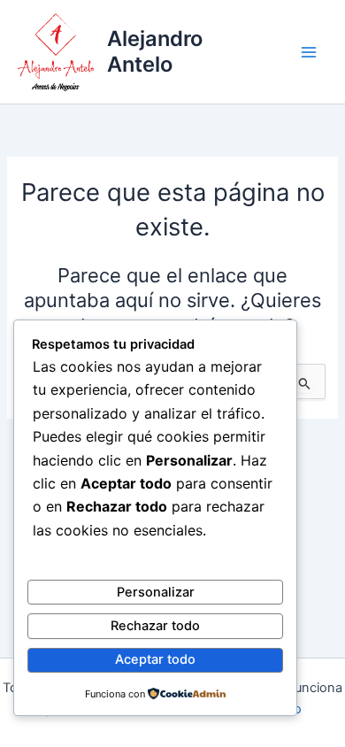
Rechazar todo (155, 626)
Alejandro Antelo (155, 51)
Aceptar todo (155, 659)
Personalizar (156, 592)
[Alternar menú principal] (308, 52)
